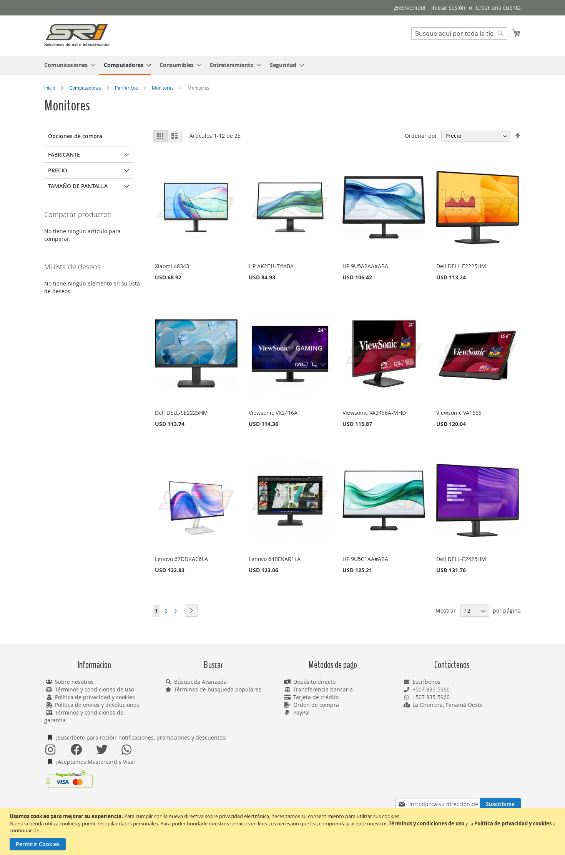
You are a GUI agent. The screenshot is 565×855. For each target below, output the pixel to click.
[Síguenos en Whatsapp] (126, 749)
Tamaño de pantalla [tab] (78, 186)
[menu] (282, 65)
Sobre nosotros (74, 681)
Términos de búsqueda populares (217, 689)
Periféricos (127, 88)
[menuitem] (67, 65)
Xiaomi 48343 (172, 266)
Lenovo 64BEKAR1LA (275, 559)
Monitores (163, 88)
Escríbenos (426, 681)
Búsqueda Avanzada (200, 681)
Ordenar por (421, 135)
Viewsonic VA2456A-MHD (374, 412)
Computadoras (85, 88)
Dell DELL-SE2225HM (181, 412)
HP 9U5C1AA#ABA (365, 559)
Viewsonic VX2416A (273, 412)
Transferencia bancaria (323, 689)
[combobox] (459, 33)
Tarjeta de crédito (316, 697)
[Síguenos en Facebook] (76, 749)
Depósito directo (314, 681)
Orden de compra (316, 704)
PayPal (301, 712)
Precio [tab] (57, 170)
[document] (283, 831)
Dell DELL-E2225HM (461, 266)
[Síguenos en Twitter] (101, 749)
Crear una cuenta (498, 7)
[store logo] (77, 35)
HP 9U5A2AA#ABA (365, 266)
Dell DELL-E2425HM (461, 559)
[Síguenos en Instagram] (50, 749)
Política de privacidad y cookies (95, 697)
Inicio (50, 88)
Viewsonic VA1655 (459, 412)
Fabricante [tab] (64, 154)
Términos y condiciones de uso (94, 689)
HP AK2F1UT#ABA (271, 266)
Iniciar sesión (448, 7)
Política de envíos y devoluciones (97, 704)
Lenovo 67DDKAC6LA (181, 559)
